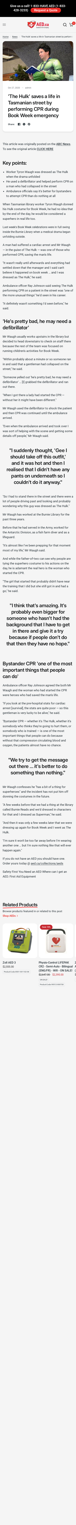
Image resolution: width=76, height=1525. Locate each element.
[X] (24, 124)
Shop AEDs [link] (9, 916)
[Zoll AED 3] (20, 940)
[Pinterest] (29, 124)
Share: (11, 124)
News (14, 37)
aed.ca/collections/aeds (47, 863)
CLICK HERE (45, 149)
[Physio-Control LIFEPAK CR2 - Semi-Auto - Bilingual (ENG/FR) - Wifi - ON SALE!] (56, 940)
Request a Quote (45, 10)
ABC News (63, 144)
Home (5, 37)
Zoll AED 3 (9, 962)
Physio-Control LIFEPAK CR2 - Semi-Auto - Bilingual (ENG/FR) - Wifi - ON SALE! (56, 966)
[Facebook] (19, 124)
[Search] (65, 25)
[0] (70, 25)
